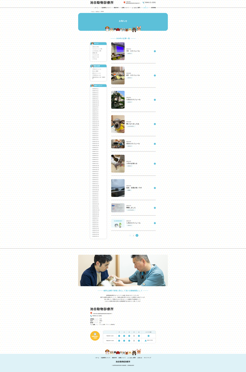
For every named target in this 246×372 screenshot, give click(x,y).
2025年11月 (95, 102)
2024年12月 (95, 121)
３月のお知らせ (131, 163)
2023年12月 (95, 141)
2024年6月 (95, 131)
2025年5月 (95, 115)
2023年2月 (95, 161)
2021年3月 (95, 203)
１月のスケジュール (133, 223)
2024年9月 (95, 127)
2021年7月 (95, 195)
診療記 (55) (94, 52)
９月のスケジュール (96, 69)
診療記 (129, 190)
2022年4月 (95, 177)
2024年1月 (95, 139)
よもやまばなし (131, 126)
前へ (130, 235)
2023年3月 (95, 159)
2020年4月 (95, 226)
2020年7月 (95, 220)
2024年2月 (95, 137)
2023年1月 (95, 163)
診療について (125, 7)
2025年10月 (95, 105)
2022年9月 (95, 171)
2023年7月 (95, 151)
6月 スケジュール (133, 75)
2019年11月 (95, 236)
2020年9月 (95, 216)
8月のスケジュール (96, 73)
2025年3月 (95, 117)
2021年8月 (95, 193)
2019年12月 (95, 234)
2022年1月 (95, 183)
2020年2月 (95, 230)
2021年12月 (95, 185)
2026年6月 (95, 92)
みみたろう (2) (95, 56)
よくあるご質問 (136, 7)
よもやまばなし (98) (96, 50)
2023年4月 (95, 157)
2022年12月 (95, 165)
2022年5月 (95, 175)
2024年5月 (95, 133)
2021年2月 (95, 206)
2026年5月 (95, 94)
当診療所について (106, 7)
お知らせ (145, 7)
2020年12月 (95, 210)
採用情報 (153, 7)
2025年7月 (95, 111)
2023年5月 (95, 155)
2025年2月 (95, 119)
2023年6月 (95, 153)
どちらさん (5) (95, 54)
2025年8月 (95, 109)
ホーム (96, 7)
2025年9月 (95, 106)
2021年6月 (95, 197)
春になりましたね (132, 124)
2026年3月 (95, 96)
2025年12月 (95, 100)
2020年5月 (95, 224)
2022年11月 (95, 167)
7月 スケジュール (133, 51)
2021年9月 (95, 191)
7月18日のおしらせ (96, 75)
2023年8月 (95, 149)
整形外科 (116, 7)
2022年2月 (95, 181)
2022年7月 (95, 173)
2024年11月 (95, 123)
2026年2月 (95, 98)
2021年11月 (95, 187)
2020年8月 (95, 218)
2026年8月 (95, 88)
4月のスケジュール (133, 143)
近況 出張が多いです (134, 188)
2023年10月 (95, 145)
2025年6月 (95, 113)
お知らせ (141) (95, 46)
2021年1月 (95, 208)
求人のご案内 (95, 71)
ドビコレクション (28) (97, 48)
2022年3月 (95, 179)
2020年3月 (95, 228)
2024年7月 (95, 129)
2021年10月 (95, 189)
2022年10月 (95, 169)
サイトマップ (147, 357)
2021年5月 (95, 199)
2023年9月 (95, 147)
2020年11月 (95, 212)
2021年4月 (95, 201)
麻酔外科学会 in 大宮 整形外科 (98, 78)
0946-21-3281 (150, 2)
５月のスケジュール (133, 99)
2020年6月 (95, 222)
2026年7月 (95, 90)
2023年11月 (95, 143)
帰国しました (131, 207)
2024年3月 (95, 135)
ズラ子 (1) (94, 58)
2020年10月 (95, 214)
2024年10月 (95, 125)
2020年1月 (95, 232)
